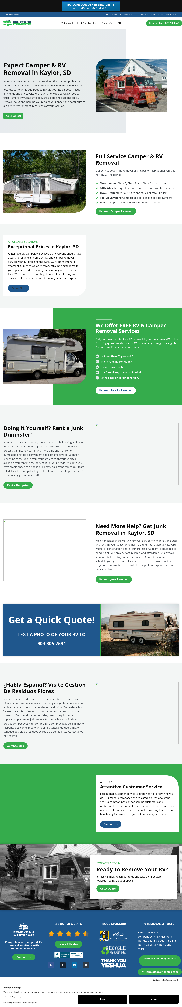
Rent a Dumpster (113, 15)
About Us (107, 23)
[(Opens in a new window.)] (68, 955)
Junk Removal (131, 15)
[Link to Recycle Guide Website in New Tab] (113, 950)
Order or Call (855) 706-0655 (164, 23)
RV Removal (66, 23)
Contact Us (171, 14)
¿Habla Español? (148, 15)
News (160, 14)
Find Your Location (87, 23)
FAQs (119, 23)
